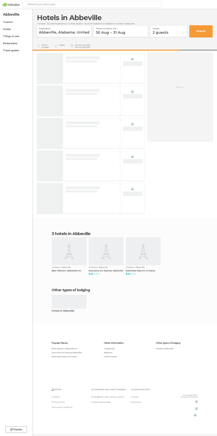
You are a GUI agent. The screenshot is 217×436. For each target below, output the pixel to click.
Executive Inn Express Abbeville (106, 270)
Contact (134, 397)
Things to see (11, 36)
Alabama (108, 352)
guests (155, 27)
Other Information (114, 343)
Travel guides (11, 50)
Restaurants (10, 43)
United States (110, 356)
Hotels (7, 29)
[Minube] (11, 5)
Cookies (56, 397)
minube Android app (101, 402)
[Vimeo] (191, 390)
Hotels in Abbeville (63, 311)
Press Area (136, 402)
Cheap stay (109, 348)
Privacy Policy (58, 402)
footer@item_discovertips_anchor (107, 397)
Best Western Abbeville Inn (66, 270)
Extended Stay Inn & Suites (140, 270)
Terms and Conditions (62, 407)
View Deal (133, 64)
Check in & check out (106, 27)
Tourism (8, 22)
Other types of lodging (168, 343)
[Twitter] (186, 390)
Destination (44, 27)
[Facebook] (181, 390)
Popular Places (60, 343)
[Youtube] (195, 390)
